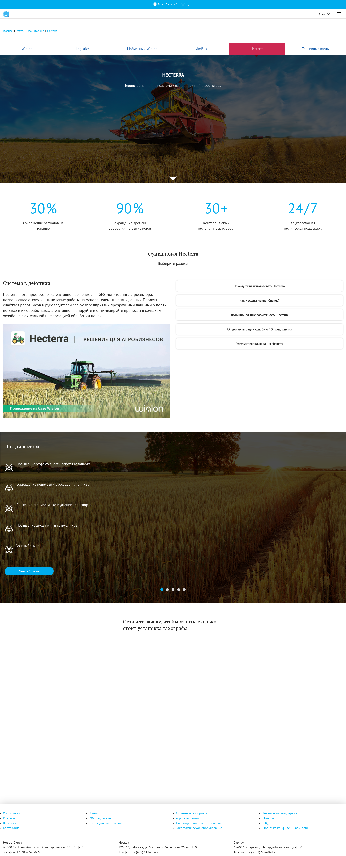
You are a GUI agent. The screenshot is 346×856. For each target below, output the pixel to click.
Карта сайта (11, 828)
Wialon (27, 48)
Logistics (83, 48)
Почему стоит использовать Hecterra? (259, 286)
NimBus (201, 48)
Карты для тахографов (106, 823)
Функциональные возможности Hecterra (259, 315)
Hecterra (257, 48)
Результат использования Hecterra (259, 344)
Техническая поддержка (280, 813)
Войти (321, 14)
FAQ (265, 823)
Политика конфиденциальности (285, 828)
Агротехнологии (187, 818)
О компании (11, 813)
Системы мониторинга (191, 813)
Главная (8, 31)
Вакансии (9, 823)
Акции (94, 813)
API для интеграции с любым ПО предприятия (259, 329)
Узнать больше (29, 571)
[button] (162, 589)
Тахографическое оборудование (199, 828)
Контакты (9, 818)
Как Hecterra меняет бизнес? (259, 300)
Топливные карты (316, 48)
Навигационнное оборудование (199, 823)
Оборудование (100, 818)
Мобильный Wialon (142, 48)
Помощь (268, 818)
